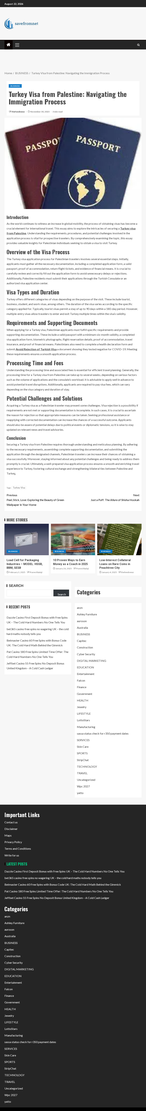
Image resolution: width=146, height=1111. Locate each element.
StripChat (83, 760)
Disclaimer (11, 828)
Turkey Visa (19, 487)
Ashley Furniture (87, 614)
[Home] (9, 44)
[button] (16, 44)
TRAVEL (82, 773)
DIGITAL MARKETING (91, 660)
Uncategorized (86, 779)
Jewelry (81, 707)
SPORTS (82, 753)
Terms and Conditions (17, 848)
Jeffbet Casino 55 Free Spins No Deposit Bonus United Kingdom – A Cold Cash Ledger (56, 897)
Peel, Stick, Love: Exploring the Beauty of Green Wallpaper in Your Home (35, 499)
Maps (8, 835)
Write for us (11, 855)
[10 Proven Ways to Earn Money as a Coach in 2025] (73, 539)
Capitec (82, 640)
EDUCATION (85, 667)
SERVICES (83, 740)
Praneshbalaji (36, 572)
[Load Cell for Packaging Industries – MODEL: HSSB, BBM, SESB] (26, 539)
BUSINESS (15, 86)
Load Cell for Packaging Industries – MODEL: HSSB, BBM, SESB (25, 563)
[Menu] (16, 44)
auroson (82, 621)
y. (15, 473)
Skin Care (82, 746)
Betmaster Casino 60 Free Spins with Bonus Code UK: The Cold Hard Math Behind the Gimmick (62, 884)
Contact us (11, 822)
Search (16, 585)
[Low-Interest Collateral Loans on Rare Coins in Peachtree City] (119, 539)
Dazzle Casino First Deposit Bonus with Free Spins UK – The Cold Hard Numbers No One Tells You (64, 871)
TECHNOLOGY (87, 766)
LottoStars (83, 720)
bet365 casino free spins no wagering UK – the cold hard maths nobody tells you (52, 878)
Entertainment (85, 673)
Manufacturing (86, 727)
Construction (85, 647)
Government (84, 693)
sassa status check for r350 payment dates (103, 733)
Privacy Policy (13, 842)
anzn (80, 607)
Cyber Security (86, 654)
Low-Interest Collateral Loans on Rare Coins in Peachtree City (115, 563)
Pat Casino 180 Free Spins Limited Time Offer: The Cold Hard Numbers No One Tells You (58, 891)
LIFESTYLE (84, 713)
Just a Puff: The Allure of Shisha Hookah (115, 497)
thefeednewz (18, 111)
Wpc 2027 (83, 786)
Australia (82, 627)
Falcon (81, 680)
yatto (80, 793)
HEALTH (82, 700)
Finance (81, 687)
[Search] (138, 44)
